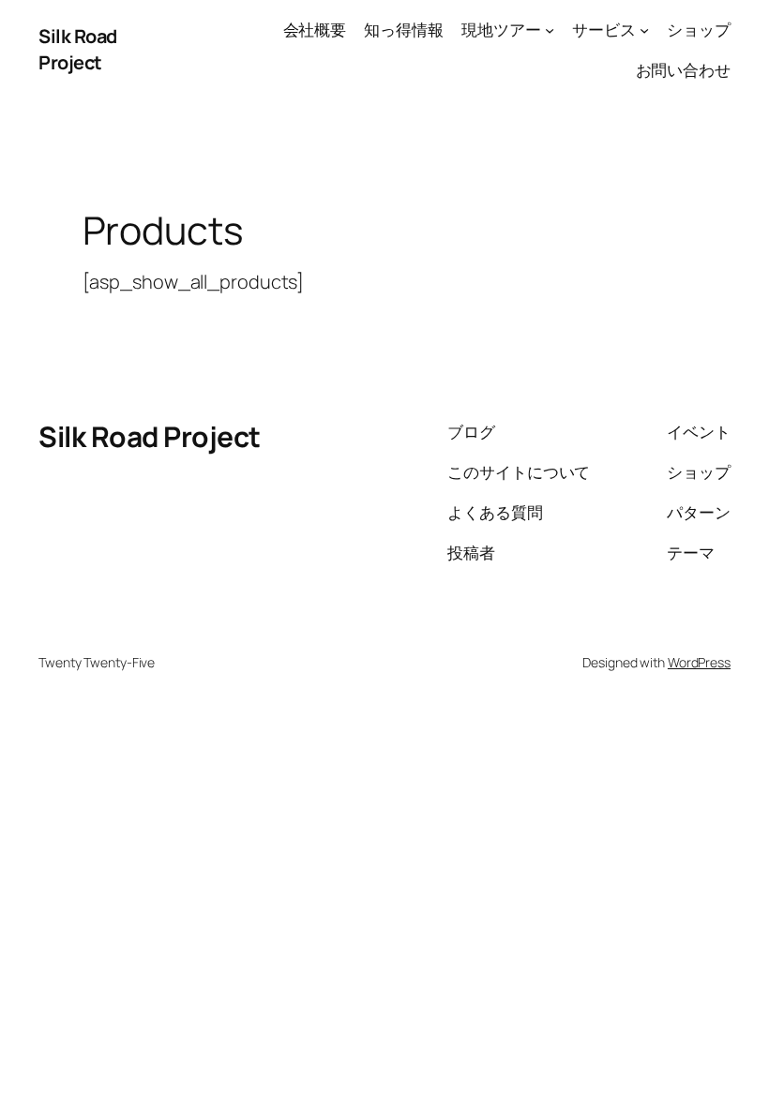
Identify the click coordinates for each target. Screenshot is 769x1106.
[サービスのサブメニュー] (644, 30)
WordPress (699, 662)
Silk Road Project (77, 49)
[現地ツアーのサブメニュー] (549, 30)
